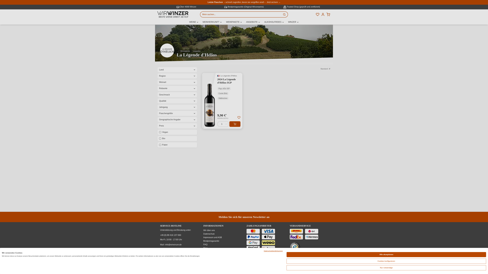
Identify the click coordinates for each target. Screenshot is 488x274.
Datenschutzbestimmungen (273, 251)
